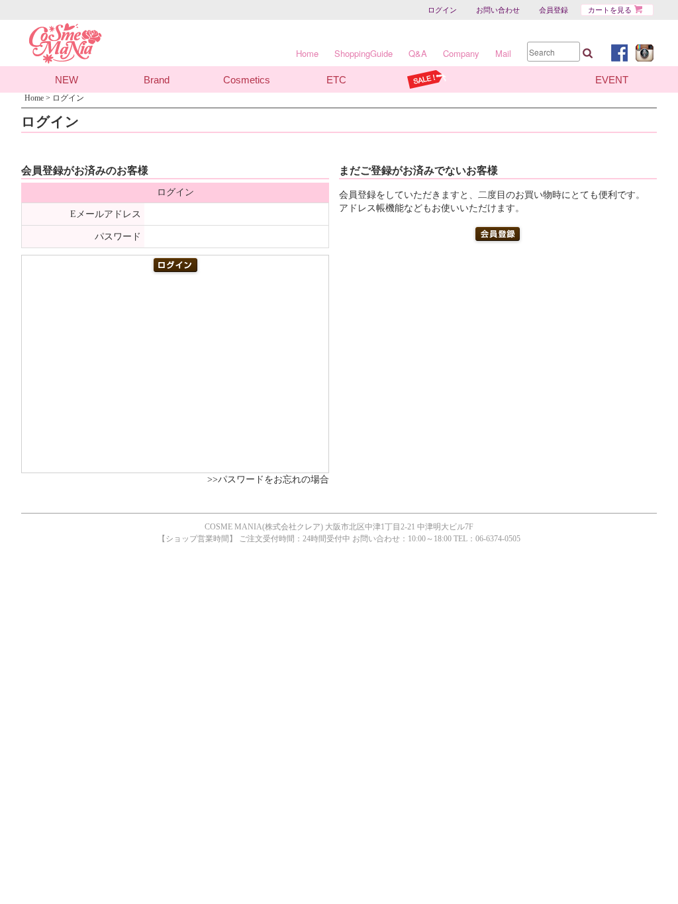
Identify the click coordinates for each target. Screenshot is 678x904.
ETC (336, 79)
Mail (503, 53)
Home (307, 53)
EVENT (611, 79)
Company (461, 53)
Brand (157, 79)
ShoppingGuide (363, 53)
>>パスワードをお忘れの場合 (268, 479)
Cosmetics (246, 79)
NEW (66, 79)
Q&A (418, 53)
